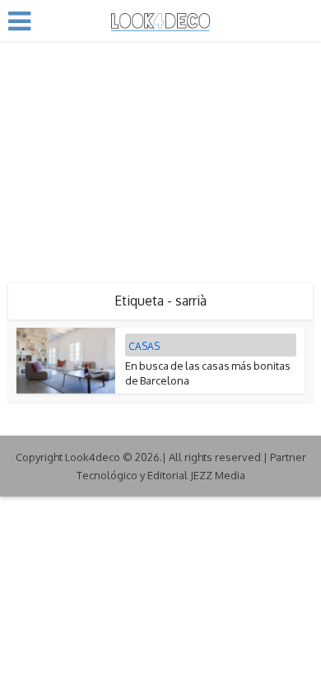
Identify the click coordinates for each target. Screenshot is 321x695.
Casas (144, 346)
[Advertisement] (160, 156)
